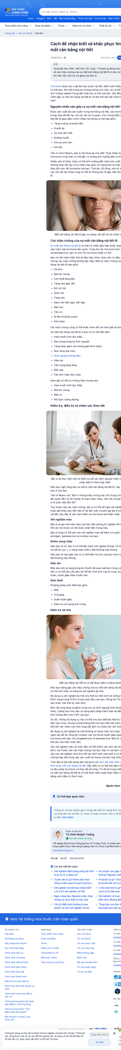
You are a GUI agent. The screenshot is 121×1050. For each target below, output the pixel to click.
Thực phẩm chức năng (52, 934)
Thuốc (44, 943)
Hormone (56, 86)
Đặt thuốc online (49, 957)
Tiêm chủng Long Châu (52, 962)
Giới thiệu (9, 934)
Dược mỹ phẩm (48, 938)
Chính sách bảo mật (14, 971)
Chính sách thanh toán (16, 976)
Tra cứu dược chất (86, 943)
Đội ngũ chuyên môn (87, 962)
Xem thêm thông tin (62, 850)
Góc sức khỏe (25, 33)
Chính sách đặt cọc (14, 953)
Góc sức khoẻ (84, 934)
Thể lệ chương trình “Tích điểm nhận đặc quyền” (17, 1010)
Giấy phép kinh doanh (16, 943)
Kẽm (49, 18)
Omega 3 (40, 18)
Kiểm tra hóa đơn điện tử (17, 981)
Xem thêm (67, 817)
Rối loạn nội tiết (77, 858)
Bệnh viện (82, 957)
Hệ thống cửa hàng (14, 938)
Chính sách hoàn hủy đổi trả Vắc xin (18, 995)
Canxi (31, 18)
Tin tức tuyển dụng (86, 967)
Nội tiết (63, 858)
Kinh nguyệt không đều (67, 355)
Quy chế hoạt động (14, 948)
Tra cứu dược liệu (85, 948)
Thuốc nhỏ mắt (85, 18)
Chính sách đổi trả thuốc (16, 962)
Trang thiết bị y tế (49, 953)
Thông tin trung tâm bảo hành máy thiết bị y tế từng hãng (19, 1002)
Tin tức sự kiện (84, 971)
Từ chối (99, 1042)
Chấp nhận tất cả (99, 1034)
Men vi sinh (113, 18)
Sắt (55, 18)
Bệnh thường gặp (85, 953)
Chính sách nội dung (15, 957)
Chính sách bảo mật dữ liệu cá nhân (19, 987)
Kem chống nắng (67, 18)
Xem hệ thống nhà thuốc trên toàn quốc (44, 919)
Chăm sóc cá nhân (50, 948)
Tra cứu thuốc (84, 938)
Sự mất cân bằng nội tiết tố (65, 245)
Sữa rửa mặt (100, 18)
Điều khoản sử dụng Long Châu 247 (17, 1018)
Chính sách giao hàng (15, 967)
